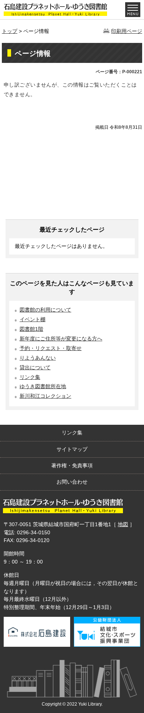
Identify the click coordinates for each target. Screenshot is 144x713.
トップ (9, 31)
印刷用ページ (126, 31)
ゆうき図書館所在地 (43, 386)
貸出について (35, 367)
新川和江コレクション (45, 396)
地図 (123, 524)
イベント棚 (32, 319)
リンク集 (30, 377)
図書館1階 (31, 329)
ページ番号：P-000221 (119, 71)
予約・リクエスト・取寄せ (51, 348)
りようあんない (38, 358)
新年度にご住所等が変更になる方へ (61, 339)
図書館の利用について (45, 310)
